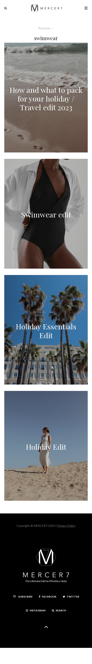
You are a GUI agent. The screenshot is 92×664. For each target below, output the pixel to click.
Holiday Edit (46, 447)
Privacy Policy (66, 525)
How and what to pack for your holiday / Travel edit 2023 (46, 99)
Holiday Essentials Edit (46, 331)
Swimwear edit (46, 214)
